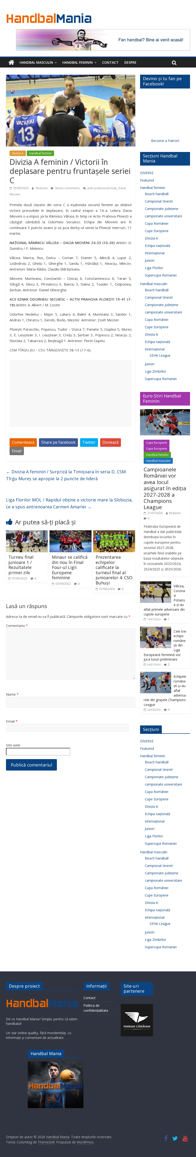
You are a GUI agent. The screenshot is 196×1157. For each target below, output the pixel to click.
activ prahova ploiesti (101, 188)
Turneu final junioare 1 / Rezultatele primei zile (20, 564)
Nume (12, 694)
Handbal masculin (36, 62)
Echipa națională (157, 245)
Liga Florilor (154, 268)
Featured (147, 180)
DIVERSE (146, 173)
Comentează (23, 442)
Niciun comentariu (67, 188)
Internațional (154, 253)
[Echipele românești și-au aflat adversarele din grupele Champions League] (155, 674)
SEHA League (160, 355)
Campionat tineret (159, 201)
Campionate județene (161, 208)
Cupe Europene (157, 231)
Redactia (42, 188)
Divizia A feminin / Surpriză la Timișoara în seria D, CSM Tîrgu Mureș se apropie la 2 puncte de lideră (66, 475)
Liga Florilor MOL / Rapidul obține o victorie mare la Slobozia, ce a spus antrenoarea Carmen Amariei (69, 503)
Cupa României (156, 223)
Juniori (149, 260)
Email (17, 450)
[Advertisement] (71, 393)
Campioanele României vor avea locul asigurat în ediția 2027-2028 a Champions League (165, 488)
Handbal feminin (77, 62)
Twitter (89, 442)
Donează (111, 442)
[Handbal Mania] (11, 62)
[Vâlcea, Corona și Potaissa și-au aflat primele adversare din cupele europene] (155, 584)
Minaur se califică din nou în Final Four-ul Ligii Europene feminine (69, 567)
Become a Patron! (165, 140)
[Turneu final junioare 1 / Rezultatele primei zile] (27, 533)
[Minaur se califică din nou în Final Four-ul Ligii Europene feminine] (70, 533)
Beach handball (157, 194)
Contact (110, 62)
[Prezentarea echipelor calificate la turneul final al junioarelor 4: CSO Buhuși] (114, 533)
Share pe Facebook (58, 442)
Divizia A (17, 153)
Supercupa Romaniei (161, 275)
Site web (13, 745)
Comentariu (17, 625)
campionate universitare (163, 216)
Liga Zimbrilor (155, 371)
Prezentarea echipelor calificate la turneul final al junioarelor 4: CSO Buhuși (114, 570)
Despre (130, 62)
